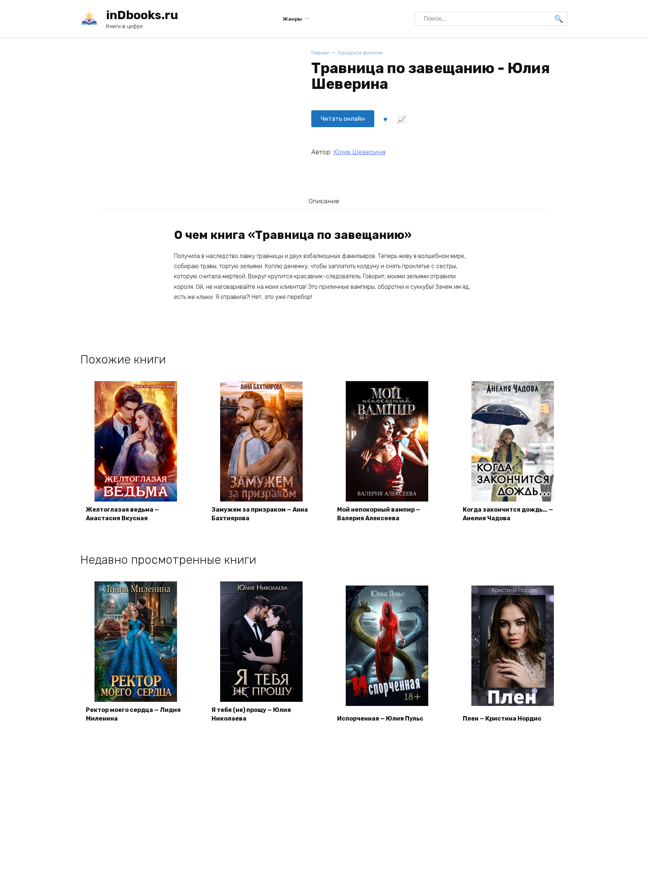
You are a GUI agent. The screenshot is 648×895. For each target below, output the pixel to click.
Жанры (292, 19)
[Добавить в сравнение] (401, 119)
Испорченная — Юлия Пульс (380, 718)
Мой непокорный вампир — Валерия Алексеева (378, 513)
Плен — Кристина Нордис (502, 718)
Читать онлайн (343, 118)
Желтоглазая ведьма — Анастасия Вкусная (122, 513)
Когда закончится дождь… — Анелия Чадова (508, 513)
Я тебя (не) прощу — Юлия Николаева (251, 714)
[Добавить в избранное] (385, 119)
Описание (324, 201)
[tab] (323, 201)
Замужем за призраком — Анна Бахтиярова (260, 513)
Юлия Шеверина (359, 152)
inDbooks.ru (142, 15)
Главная (320, 53)
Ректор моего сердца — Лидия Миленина (133, 714)
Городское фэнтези (360, 53)
